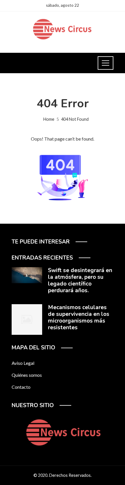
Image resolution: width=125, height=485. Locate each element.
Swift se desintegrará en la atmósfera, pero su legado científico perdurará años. (80, 280)
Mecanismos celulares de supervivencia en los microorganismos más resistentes (78, 317)
